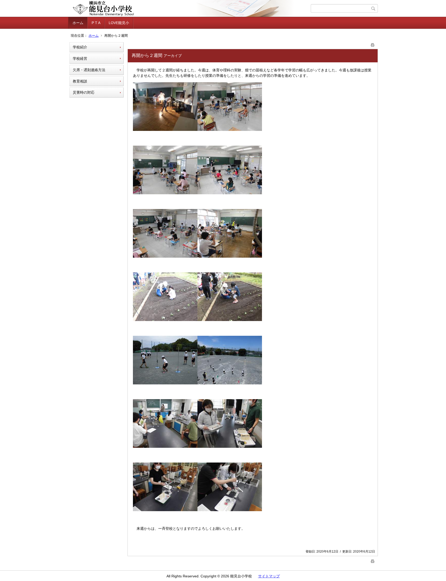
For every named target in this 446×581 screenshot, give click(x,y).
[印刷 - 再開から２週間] (372, 44)
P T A (96, 23)
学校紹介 (80, 47)
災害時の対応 (83, 92)
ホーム (78, 23)
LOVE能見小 (119, 23)
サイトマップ (269, 576)
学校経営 (80, 58)
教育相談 (80, 81)
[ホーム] (190, 8)
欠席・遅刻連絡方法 (89, 70)
